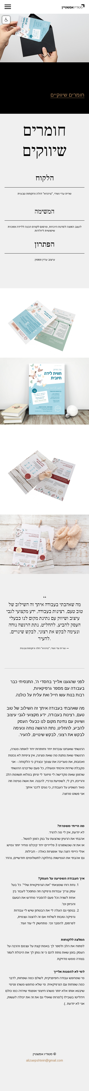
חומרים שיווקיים (67, 95)
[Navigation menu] (8, 7)
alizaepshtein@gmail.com (44, 1060)
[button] (6, 20)
